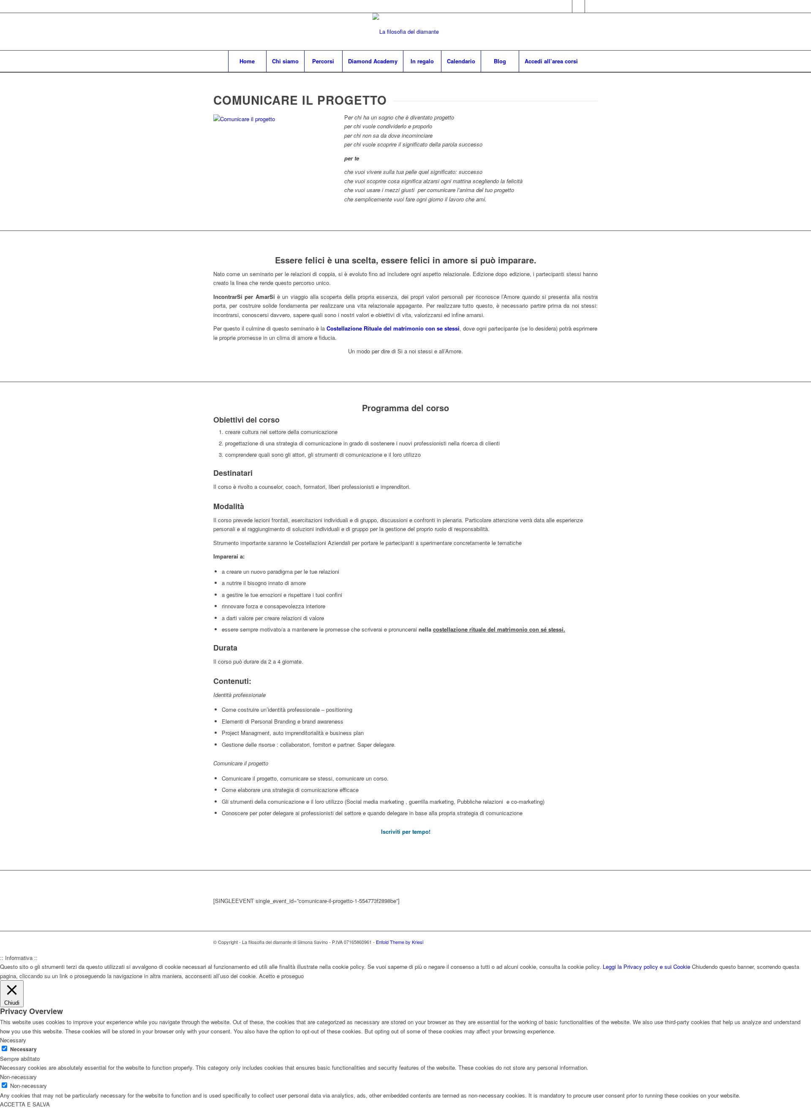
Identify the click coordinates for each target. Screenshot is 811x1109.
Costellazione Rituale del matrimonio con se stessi (393, 328)
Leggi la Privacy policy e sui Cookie (646, 967)
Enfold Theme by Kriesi (399, 941)
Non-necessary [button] (18, 1077)
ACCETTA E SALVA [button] (25, 1104)
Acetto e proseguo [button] (281, 976)
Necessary (23, 1049)
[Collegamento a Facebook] (578, 6)
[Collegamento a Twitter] (566, 6)
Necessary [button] (13, 1040)
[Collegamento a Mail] (591, 6)
